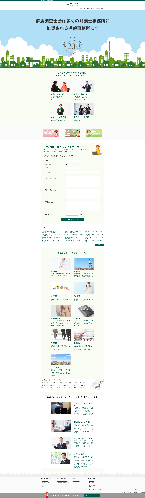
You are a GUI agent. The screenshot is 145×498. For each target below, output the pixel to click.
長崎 (57, 387)
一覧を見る (99, 244)
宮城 (61, 382)
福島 (66, 382)
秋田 (59, 382)
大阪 (47, 385)
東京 (73, 382)
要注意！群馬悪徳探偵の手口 (62, 481)
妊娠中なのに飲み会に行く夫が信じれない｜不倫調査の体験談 (94, 238)
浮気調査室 (90, 486)
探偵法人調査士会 (82, 387)
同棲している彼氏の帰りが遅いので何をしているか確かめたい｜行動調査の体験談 (51, 235)
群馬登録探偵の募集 (76, 481)
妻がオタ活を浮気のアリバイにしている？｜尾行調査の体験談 (51, 241)
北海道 (51, 382)
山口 (77, 385)
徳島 (44, 387)
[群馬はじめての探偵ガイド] (94, 129)
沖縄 (72, 387)
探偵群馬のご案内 (82, 8)
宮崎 (66, 387)
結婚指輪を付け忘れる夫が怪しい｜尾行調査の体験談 (51, 238)
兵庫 (57, 385)
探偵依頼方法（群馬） (100, 8)
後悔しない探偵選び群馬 (61, 479)
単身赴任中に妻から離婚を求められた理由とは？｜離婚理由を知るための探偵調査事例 (51, 232)
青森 (54, 382)
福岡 (54, 387)
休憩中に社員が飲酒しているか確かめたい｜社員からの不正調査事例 (94, 235)
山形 (63, 382)
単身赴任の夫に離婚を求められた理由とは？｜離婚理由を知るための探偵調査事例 (73, 232)
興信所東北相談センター (93, 479)
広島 (75, 385)
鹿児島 (69, 387)
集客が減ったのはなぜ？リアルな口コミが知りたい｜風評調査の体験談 (94, 241)
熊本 (64, 387)
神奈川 (81, 382)
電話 (50, 156)
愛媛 (42, 387)
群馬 (84, 382)
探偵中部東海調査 (91, 482)
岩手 (56, 382)
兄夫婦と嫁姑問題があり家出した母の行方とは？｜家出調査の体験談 (73, 238)
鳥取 (68, 385)
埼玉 (78, 382)
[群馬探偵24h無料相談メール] (51, 129)
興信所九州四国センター (93, 485)
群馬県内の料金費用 (90, 8)
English (43, 485)
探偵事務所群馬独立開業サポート (78, 479)
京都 (50, 385)
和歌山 (60, 385)
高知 (47, 387)
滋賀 (54, 385)
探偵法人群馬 (44, 486)
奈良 (52, 385)
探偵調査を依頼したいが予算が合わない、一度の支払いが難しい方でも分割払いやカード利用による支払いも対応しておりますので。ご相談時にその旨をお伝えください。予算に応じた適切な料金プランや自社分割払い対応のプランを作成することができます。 (83, 444)
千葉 (76, 382)
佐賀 (59, 387)
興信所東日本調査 (91, 481)
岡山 (72, 385)
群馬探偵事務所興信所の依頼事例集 (63, 482)
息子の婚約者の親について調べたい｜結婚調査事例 (73, 240)
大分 (62, 387)
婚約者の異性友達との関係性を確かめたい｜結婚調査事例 (73, 235)
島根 (70, 385)
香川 (85, 385)
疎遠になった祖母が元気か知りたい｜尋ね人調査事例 (94, 232)
